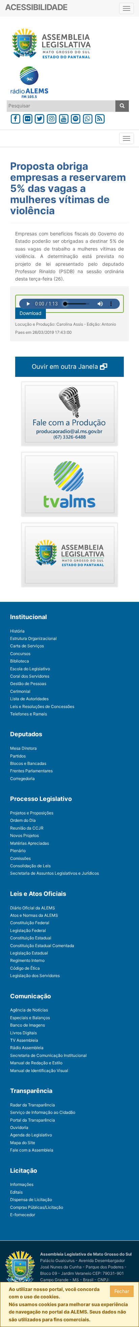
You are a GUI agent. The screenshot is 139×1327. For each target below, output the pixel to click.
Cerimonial (20, 691)
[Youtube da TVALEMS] (63, 118)
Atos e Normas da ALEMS (34, 915)
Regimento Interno (27, 960)
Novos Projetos (24, 835)
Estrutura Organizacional (33, 638)
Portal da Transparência (32, 1120)
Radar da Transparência (32, 1104)
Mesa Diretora (23, 748)
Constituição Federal (29, 922)
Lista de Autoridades (29, 698)
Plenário (18, 850)
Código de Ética (25, 968)
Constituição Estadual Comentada (42, 945)
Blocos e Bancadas (28, 763)
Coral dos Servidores (29, 676)
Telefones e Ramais (28, 713)
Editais (16, 1192)
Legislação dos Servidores (35, 975)
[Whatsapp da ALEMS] (87, 118)
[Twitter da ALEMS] (39, 118)
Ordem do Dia (23, 820)
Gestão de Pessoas (28, 683)
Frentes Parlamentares (31, 770)
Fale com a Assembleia (31, 1150)
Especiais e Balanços (30, 1017)
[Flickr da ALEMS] (27, 118)
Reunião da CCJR (27, 828)
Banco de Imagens (27, 1025)
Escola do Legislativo (30, 668)
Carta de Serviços (27, 645)
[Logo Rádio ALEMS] (26, 82)
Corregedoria (22, 778)
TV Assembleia (24, 1040)
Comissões (20, 858)
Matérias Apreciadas (29, 843)
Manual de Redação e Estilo (36, 1062)
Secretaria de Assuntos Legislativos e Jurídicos (54, 873)
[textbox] (61, 105)
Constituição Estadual (30, 937)
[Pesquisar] (122, 106)
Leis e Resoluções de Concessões (42, 706)
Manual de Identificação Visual (39, 1070)
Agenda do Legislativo (31, 1134)
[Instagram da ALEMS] (51, 118)
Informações (21, 1184)
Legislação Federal (28, 930)
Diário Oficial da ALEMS (32, 907)
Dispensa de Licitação (31, 1199)
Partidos (18, 755)
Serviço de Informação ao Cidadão (42, 1112)
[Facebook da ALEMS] (15, 118)
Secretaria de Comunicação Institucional (48, 1055)
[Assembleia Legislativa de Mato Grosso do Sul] (49, 44)
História (17, 631)
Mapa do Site (22, 1142)
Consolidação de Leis (30, 865)
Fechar (121, 1291)
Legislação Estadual (29, 953)
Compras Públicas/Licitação (36, 1207)
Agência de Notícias (29, 1009)
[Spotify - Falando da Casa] (76, 118)
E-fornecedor (22, 1214)
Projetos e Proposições (31, 812)
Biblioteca (19, 661)
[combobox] (61, 106)
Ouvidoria (19, 1127)
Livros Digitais (23, 1032)
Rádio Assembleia (27, 1047)
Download (30, 313)
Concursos (20, 653)
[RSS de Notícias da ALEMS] (99, 118)
